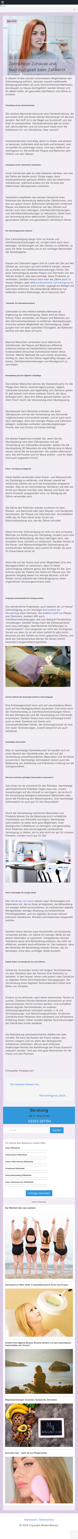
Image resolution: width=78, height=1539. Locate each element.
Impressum (30, 1519)
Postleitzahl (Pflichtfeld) (15, 1168)
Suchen (57, 1130)
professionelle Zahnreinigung (53, 282)
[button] (74, 9)
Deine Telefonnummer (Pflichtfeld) (19, 1182)
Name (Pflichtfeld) (12, 1148)
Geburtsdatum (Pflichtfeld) (16, 1155)
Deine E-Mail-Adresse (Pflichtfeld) (19, 1162)
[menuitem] (2, 2)
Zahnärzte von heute (22, 901)
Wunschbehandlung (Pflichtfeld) (18, 1175)
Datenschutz (46, 1519)
